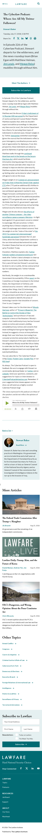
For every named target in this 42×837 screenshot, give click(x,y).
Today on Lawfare (25, 735)
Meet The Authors (20, 83)
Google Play (28, 359)
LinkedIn (5, 374)
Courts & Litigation (10, 655)
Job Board (6, 797)
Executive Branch (9, 677)
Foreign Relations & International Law (17, 683)
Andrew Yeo (18, 568)
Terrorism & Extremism (11, 705)
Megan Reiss (27, 63)
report (31, 278)
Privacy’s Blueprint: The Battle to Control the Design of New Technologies (19, 313)
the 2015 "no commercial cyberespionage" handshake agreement (20, 234)
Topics (4, 783)
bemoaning (15, 136)
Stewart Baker (9, 29)
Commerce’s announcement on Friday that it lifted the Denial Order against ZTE (20, 182)
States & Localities (10, 694)
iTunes (9, 359)
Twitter (30, 371)
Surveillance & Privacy (11, 699)
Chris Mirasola (8, 616)
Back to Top (6, 431)
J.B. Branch (6, 526)
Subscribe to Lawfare (21, 90)
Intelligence (7, 688)
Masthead (6, 816)
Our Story (6, 812)
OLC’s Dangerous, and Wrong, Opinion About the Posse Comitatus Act (19, 608)
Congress (6, 649)
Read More (20, 445)
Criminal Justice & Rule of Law (14, 660)
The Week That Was (26, 739)
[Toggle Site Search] (38, 3)
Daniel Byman (7, 568)
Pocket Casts (18, 359)
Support (5, 802)
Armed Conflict (8, 643)
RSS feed (5, 361)
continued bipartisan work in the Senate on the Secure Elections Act (19, 156)
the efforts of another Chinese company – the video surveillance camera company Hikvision (18, 214)
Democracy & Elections (11, 671)
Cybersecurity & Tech (11, 666)
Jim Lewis (8, 63)
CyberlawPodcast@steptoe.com (14, 379)
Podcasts (5, 787)
